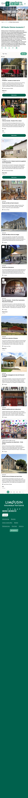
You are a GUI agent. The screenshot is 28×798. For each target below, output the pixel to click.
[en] (2, 4)
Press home (14, 526)
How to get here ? (14, 530)
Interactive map (5, 519)
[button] (21, 3)
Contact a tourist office (7, 522)
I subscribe (5, 515)
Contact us (21, 526)
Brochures (13, 519)
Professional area (6, 526)
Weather (16, 522)
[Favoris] (25, 4)
